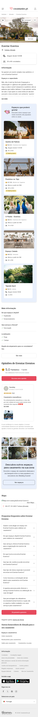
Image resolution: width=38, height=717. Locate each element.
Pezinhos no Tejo (12, 179)
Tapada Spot (10, 286)
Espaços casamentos (9, 633)
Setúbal (4, 14)
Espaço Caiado (11, 251)
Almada (11, 14)
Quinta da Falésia (12, 142)
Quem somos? (20, 668)
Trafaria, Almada (9, 50)
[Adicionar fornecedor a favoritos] (34, 20)
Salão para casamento (9, 643)
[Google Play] (23, 683)
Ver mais (19, 356)
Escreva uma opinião (19, 378)
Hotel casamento (7, 636)
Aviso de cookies (22, 658)
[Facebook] (3, 691)
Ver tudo (30, 39)
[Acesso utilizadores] (35, 9)
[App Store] (8, 683)
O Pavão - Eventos (12, 217)
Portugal (9, 701)
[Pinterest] (12, 691)
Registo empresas (7, 668)
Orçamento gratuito (19, 612)
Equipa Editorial (6, 671)
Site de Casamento (27, 671)
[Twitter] (7, 691)
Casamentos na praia (24, 643)
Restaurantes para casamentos (11, 639)
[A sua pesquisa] (3, 20)
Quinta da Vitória (18, 620)
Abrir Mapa (30, 503)
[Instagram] (16, 691)
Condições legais (15, 655)
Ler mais (5, 99)
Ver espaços (19, 482)
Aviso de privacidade (8, 658)
